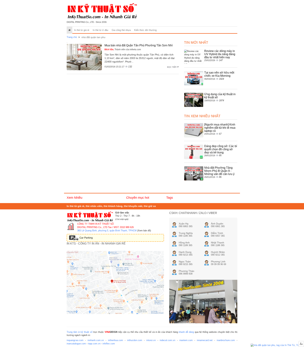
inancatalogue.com (76, 343)
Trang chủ (72, 37)
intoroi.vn (151, 340)
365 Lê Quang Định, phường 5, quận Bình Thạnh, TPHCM (107, 230)
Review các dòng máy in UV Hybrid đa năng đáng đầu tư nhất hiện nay (219, 54)
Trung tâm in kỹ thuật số (79, 332)
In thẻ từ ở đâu (100, 30)
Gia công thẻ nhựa (121, 30)
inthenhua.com (115, 340)
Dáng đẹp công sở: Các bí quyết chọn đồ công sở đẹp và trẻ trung (220, 149)
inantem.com (186, 340)
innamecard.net (205, 340)
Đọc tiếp (172, 67)
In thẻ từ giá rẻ (81, 30)
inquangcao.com (75, 340)
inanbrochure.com (226, 340)
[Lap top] (277, 345)
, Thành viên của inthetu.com (122, 49)
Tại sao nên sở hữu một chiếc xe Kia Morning (219, 74)
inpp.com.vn (94, 343)
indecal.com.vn (167, 340)
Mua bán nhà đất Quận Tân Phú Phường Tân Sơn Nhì (138, 45)
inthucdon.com (134, 340)
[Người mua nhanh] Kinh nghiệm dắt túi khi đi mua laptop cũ (219, 127)
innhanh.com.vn (96, 340)
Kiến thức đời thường (145, 30)
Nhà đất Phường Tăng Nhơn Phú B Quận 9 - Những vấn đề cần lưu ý (219, 170)
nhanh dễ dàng (186, 332)
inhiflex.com (109, 343)
